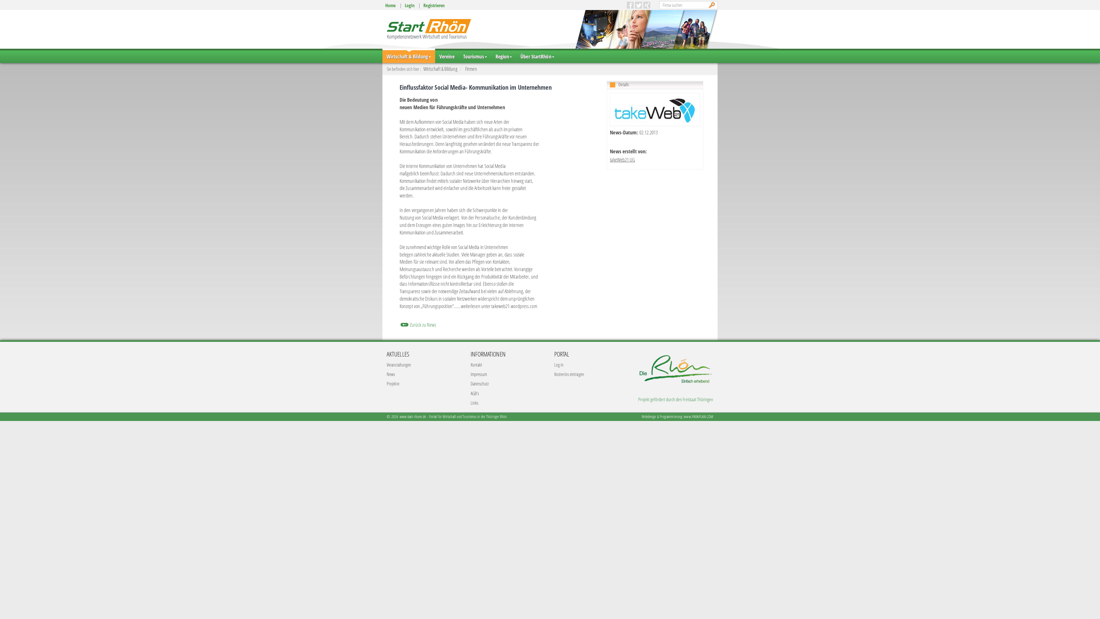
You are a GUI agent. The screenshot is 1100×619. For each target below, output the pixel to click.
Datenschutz (480, 384)
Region (502, 56)
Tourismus (473, 56)
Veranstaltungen (399, 365)
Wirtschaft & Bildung (407, 56)
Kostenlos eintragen (569, 374)
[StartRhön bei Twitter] (638, 5)
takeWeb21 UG (622, 159)
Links (475, 403)
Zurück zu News (423, 324)
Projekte (393, 384)
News (391, 374)
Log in (559, 365)
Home (390, 5)
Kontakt (476, 365)
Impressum (479, 374)
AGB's (475, 393)
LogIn (410, 5)
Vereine (447, 56)
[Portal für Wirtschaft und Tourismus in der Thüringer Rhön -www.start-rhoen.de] (428, 29)
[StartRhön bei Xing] (646, 5)
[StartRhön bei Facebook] (630, 5)
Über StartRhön (535, 56)
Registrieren (434, 5)
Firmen (471, 68)
